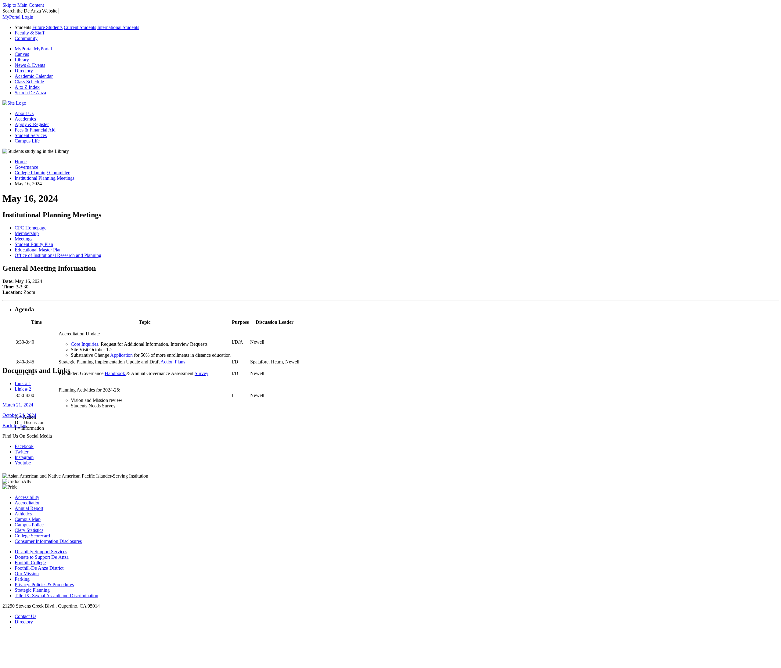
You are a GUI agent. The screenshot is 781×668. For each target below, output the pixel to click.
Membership (27, 233)
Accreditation (28, 502)
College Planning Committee (42, 172)
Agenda (24, 309)
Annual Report (29, 508)
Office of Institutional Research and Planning (58, 255)
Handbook (115, 373)
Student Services (31, 135)
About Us (24, 113)
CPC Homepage (30, 227)
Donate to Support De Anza (42, 557)
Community (26, 38)
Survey (201, 373)
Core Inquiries (84, 344)
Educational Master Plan (38, 249)
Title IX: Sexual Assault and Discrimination (56, 595)
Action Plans (172, 361)
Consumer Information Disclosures (48, 541)
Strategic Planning (32, 590)
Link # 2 (23, 389)
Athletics (23, 513)
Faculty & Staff (29, 32)
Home (21, 161)
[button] (30, 92)
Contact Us (25, 616)
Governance (26, 167)
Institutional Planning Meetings (44, 178)
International (118, 27)
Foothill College (30, 562)
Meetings (23, 238)
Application (122, 355)
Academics (25, 118)
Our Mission (27, 573)
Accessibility (27, 497)
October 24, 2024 (19, 415)
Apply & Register (32, 124)
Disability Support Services (41, 551)
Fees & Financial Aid (35, 129)
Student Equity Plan (34, 244)
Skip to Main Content (23, 5)
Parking (22, 579)
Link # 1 (23, 383)
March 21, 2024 (17, 404)
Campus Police (29, 524)
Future (47, 27)
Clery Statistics (29, 530)
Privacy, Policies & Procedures (44, 584)
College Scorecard (32, 535)
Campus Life (27, 140)
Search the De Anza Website (29, 10)
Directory (24, 621)
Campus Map (28, 519)
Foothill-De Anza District (39, 568)
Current (80, 27)
